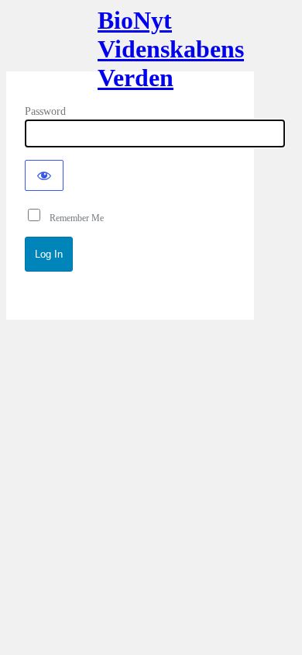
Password (45, 111)
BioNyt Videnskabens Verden (130, 45)
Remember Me (73, 218)
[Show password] (44, 175)
